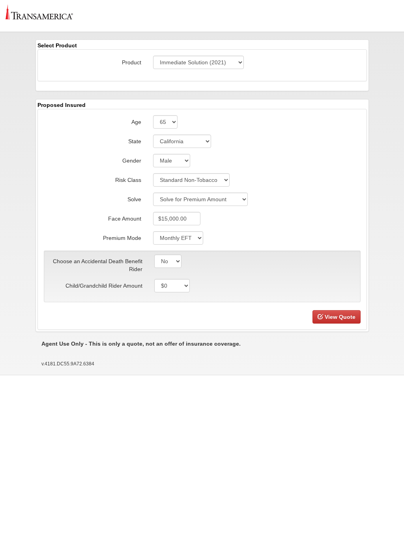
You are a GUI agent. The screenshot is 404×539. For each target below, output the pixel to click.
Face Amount (124, 218)
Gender (131, 160)
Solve (134, 199)
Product (131, 62)
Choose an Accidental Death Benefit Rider (97, 265)
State (134, 141)
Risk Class (128, 180)
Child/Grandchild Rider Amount (103, 286)
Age (136, 122)
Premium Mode (122, 238)
